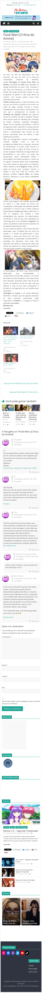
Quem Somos (33, 972)
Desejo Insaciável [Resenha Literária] (33, 416)
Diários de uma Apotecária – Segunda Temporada (25, 871)
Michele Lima (32, 44)
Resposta (35, 472)
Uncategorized (14, 31)
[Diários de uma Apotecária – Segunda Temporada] (8, 869)
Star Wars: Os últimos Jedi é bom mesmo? (27, 337)
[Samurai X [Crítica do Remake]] (8, 879)
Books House (8, 617)
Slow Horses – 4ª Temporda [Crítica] (24, 5)
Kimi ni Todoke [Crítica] (6, 415)
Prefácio (6, 504)
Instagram (17, 468)
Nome (5, 665)
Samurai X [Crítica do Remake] (25, 880)
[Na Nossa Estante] (4, 23)
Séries (6, 31)
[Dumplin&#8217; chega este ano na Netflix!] (10, 358)
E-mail (5, 676)
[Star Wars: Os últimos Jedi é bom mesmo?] (27, 331)
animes (16, 44)
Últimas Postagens (21, 827)
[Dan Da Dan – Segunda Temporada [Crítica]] (8, 859)
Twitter (34, 468)
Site (3, 687)
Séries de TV (15, 46)
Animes (6, 827)
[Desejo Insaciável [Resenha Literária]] (34, 406)
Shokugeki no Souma (25, 46)
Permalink (17, 445)
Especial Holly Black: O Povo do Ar (25, 392)
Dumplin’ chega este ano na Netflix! (9, 364)
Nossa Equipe (33, 969)
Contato (31, 965)
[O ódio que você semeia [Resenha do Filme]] (21, 406)
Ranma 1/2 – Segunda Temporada (20, 830)
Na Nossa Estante (25, 41)
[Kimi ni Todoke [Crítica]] (8, 406)
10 (24, 424)
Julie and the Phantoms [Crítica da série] (20, 383)
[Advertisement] (14, 734)
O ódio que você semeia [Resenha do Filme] (21, 416)
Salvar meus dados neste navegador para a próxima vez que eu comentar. (21, 702)
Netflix (5, 46)
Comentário (7, 637)
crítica (20, 44)
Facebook (26, 468)
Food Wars (25, 44)
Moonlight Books (9, 546)
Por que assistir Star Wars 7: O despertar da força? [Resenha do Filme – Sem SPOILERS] (10, 340)
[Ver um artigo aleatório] (38, 23)
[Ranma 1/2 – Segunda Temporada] (21, 805)
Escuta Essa (7, 468)
